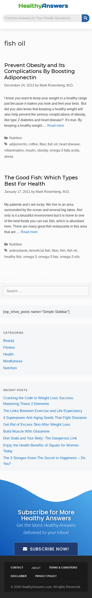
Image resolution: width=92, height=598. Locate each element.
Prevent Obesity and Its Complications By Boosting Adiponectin (39, 71)
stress (8, 156)
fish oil (53, 144)
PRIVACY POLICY (46, 576)
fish (62, 250)
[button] (5, 6)
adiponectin (18, 144)
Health (8, 354)
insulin (30, 150)
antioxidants (18, 250)
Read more (55, 125)
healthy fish (13, 257)
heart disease (69, 144)
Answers (43, 5)
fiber (43, 144)
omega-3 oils (70, 257)
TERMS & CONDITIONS (63, 567)
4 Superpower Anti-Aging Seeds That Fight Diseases (45, 418)
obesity (42, 150)
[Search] (85, 18)
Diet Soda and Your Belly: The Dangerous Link (40, 438)
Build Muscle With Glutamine (26, 431)
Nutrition (15, 138)
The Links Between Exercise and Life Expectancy (42, 411)
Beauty (8, 341)
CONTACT (17, 567)
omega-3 (30, 257)
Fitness (9, 347)
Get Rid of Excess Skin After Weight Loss (36, 424)
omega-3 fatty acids (64, 150)
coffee (33, 144)
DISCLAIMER (19, 576)
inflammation (14, 150)
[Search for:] (46, 291)
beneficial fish (39, 250)
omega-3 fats (48, 257)
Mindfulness (12, 361)
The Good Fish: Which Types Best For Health (41, 180)
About (36, 568)
